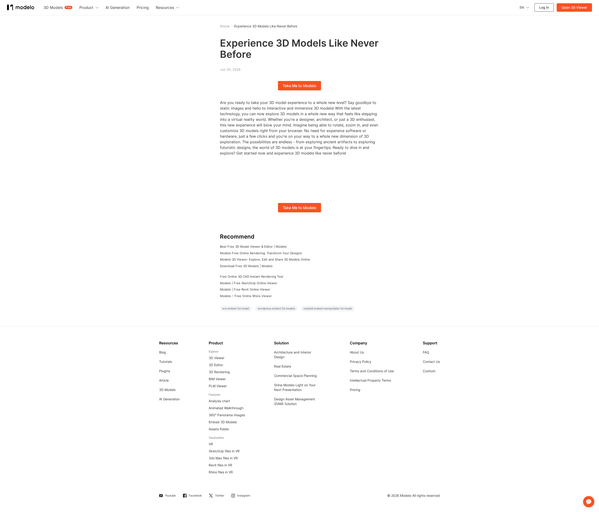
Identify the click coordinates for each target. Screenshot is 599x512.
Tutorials (165, 362)
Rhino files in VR (221, 472)
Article (164, 380)
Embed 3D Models (223, 422)
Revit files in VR (220, 465)
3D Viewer (216, 358)
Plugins (164, 371)
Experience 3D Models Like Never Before (265, 26)
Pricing (355, 390)
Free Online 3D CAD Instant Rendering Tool (251, 276)
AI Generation (169, 399)
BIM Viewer (217, 379)
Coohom (429, 371)
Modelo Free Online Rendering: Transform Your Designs (261, 253)
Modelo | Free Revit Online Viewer (245, 289)
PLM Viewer (218, 386)
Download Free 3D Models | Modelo (246, 266)
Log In (544, 7)
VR (211, 444)
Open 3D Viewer (574, 7)
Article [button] (225, 26)
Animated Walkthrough (226, 408)
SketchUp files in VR (224, 451)
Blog (162, 352)
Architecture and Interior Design (292, 354)
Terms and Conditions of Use (372, 371)
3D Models (167, 390)
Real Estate (282, 366)
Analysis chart (219, 401)
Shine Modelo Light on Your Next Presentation (295, 387)
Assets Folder (219, 429)
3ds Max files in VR (223, 458)
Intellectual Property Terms (370, 380)
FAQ (426, 352)
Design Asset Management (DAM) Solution (294, 401)
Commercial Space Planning (295, 376)
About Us (357, 352)
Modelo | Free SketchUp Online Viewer (248, 283)
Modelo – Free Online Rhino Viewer (246, 296)
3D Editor (216, 365)
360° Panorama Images (227, 415)
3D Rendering (219, 372)
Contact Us (431, 362)
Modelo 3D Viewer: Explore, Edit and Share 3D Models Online (265, 259)
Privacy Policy (360, 362)
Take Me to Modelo (299, 85)
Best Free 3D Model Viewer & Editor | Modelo (253, 246)
